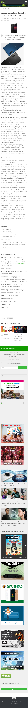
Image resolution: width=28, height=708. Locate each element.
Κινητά (3, 8)
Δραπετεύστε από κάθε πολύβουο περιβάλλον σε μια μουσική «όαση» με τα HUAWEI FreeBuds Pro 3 (13, 523)
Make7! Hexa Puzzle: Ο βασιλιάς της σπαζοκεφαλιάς (19, 336)
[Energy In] (12, 669)
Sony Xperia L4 (10, 318)
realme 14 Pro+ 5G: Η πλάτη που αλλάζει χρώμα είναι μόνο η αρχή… (13, 484)
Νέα (8, 8)
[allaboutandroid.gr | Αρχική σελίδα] (3, 2)
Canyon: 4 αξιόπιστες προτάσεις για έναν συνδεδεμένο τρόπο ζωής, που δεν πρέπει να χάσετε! (13, 503)
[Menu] (26, 2)
